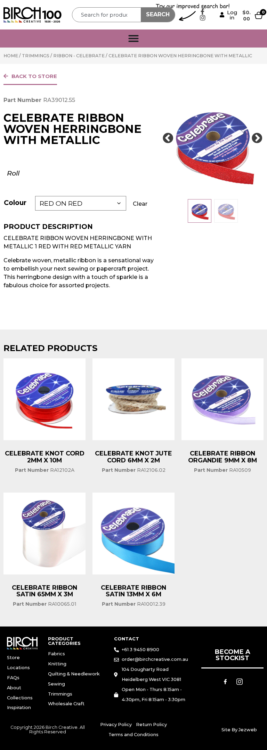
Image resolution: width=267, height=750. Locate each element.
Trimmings (35, 55)
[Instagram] (203, 18)
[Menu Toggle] (133, 38)
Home (10, 55)
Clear (140, 204)
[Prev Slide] (168, 138)
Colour (15, 202)
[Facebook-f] (203, 11)
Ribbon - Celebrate (79, 55)
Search (158, 14)
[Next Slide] (257, 138)
